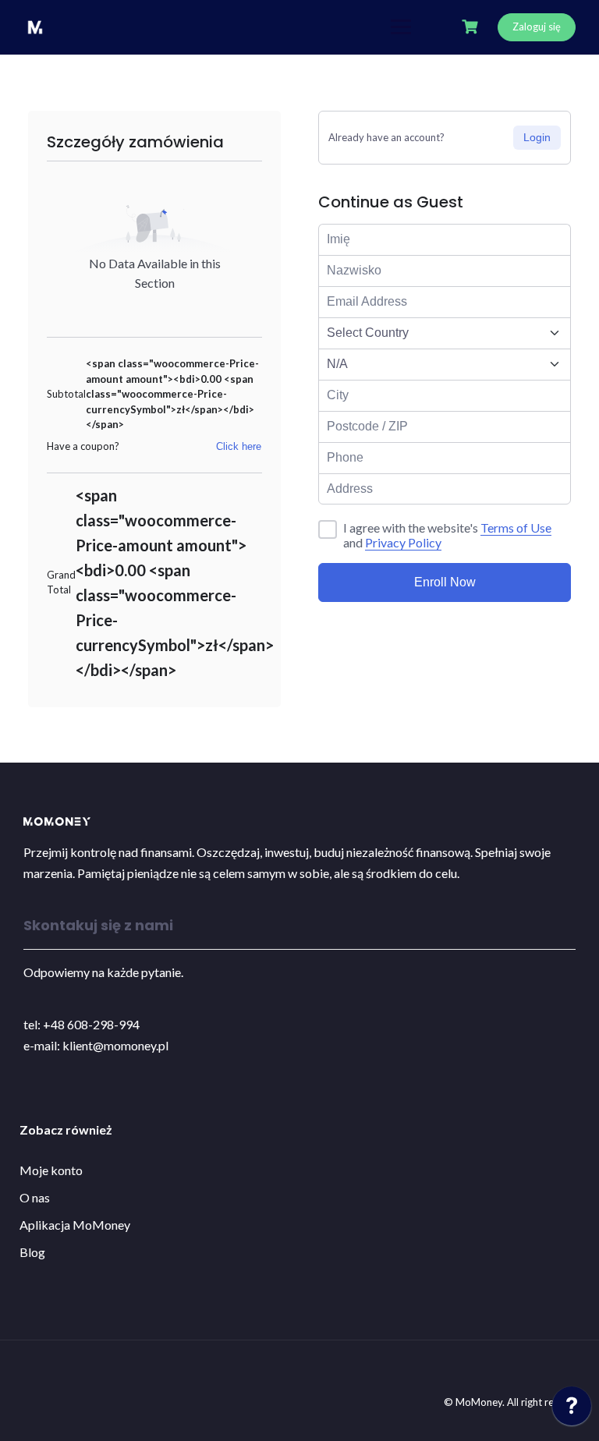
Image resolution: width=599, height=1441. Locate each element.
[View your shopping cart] (472, 26)
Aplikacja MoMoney (74, 1224)
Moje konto (51, 1170)
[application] (571, 1410)
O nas (34, 1197)
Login (537, 137)
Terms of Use (515, 527)
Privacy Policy (403, 542)
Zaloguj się (536, 26)
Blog (32, 1251)
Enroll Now (445, 582)
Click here (238, 446)
